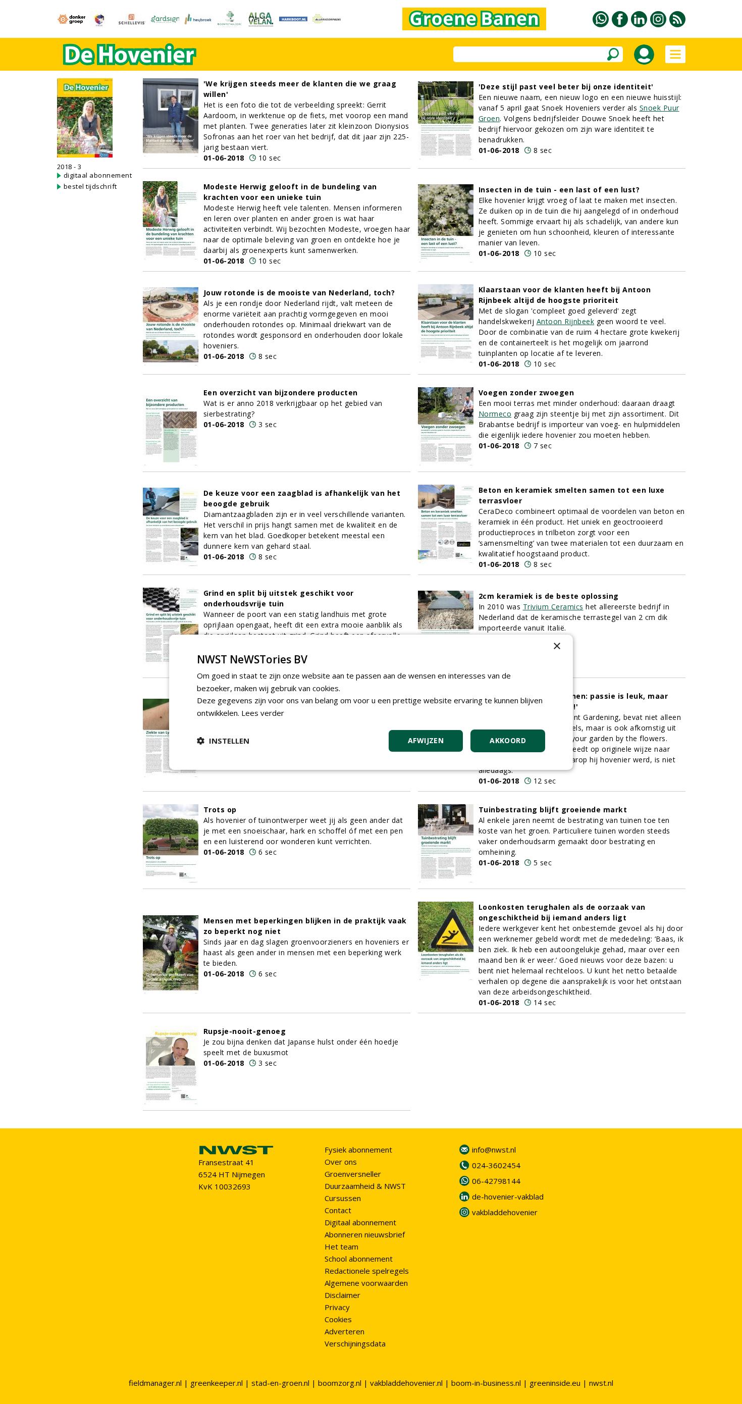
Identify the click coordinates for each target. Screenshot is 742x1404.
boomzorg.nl (339, 1383)
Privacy (337, 1307)
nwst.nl (601, 1383)
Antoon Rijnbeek (566, 321)
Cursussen (343, 1198)
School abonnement (359, 1259)
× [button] (556, 646)
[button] (223, 740)
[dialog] (371, 701)
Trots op (220, 809)
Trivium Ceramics (553, 606)
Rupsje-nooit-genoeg (244, 1031)
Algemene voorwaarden (366, 1283)
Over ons (341, 1162)
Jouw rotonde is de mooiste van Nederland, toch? (299, 292)
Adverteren (344, 1331)
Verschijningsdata (355, 1343)
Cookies (338, 1319)
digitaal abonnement (98, 175)
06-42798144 (496, 1181)
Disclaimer (342, 1295)
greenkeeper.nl (216, 1383)
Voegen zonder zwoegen (526, 392)
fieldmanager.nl (155, 1383)
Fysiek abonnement (358, 1150)
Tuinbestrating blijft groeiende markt (553, 809)
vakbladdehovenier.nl (406, 1383)
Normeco (495, 414)
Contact (338, 1210)
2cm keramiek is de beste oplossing (549, 596)
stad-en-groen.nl (280, 1383)
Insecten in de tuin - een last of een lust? (559, 189)
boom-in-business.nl (486, 1383)
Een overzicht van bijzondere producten (280, 392)
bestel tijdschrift (90, 186)
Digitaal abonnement (360, 1222)
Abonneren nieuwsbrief (365, 1234)
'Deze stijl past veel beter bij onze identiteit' (566, 86)
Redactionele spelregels (367, 1271)
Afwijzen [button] (426, 740)
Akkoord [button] (508, 740)
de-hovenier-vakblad (508, 1196)
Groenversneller (353, 1174)
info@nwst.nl (494, 1150)
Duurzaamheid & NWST (365, 1186)
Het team (341, 1246)
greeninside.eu (554, 1383)
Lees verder (262, 713)
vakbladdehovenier (505, 1212)
